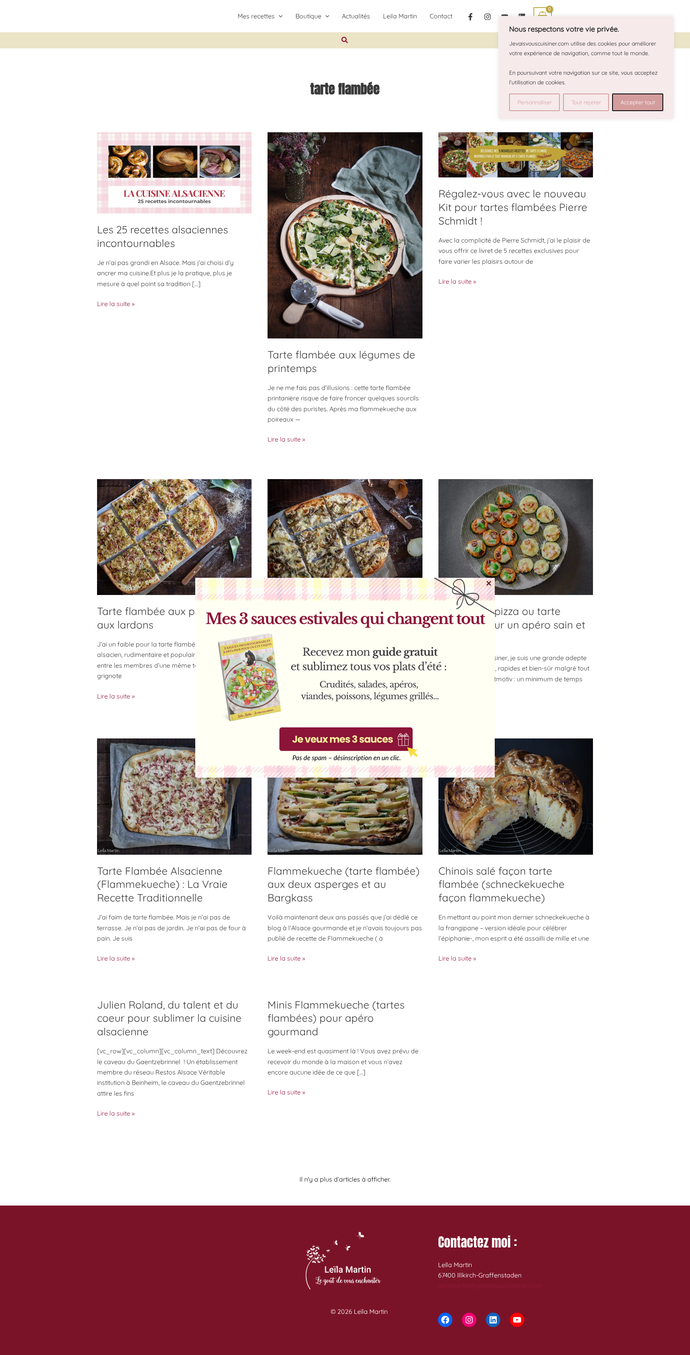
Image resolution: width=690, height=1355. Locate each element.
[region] (586, 67)
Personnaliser (535, 102)
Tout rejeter (586, 102)
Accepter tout (638, 102)
